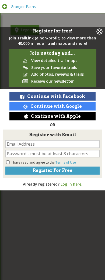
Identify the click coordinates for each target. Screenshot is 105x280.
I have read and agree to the (44, 162)
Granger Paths (23, 6)
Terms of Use (65, 162)
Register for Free (52, 170)
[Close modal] (99, 31)
